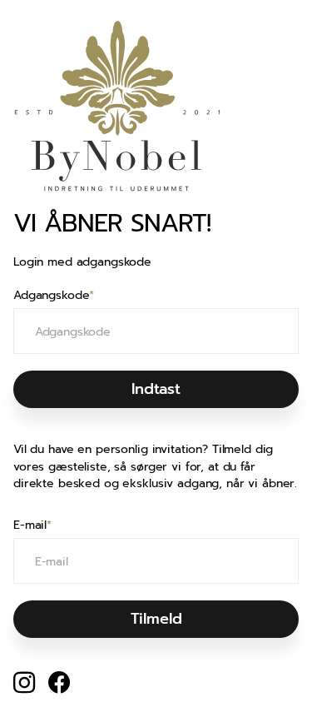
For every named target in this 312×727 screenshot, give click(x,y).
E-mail (32, 525)
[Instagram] (24, 682)
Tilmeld (156, 618)
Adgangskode (53, 295)
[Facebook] (59, 683)
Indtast (156, 389)
